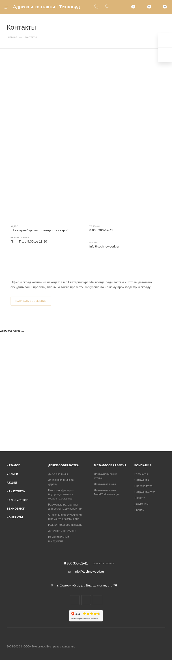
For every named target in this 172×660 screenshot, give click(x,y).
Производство (143, 486)
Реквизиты (141, 474)
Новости (139, 497)
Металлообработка (110, 465)
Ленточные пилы (105, 484)
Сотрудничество (144, 492)
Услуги (12, 474)
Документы (141, 504)
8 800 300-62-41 (76, 563)
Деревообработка (63, 465)
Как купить (16, 491)
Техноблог (16, 508)
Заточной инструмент (62, 530)
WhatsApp (27, 264)
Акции (12, 482)
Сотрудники (142, 480)
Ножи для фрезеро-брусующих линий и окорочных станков (60, 494)
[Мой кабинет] (118, 7)
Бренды (139, 510)
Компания (143, 465)
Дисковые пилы (58, 474)
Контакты (15, 517)
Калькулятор (17, 500)
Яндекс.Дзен (39, 264)
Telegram (15, 264)
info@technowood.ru (104, 246)
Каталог (13, 465)
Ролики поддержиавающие (65, 524)
